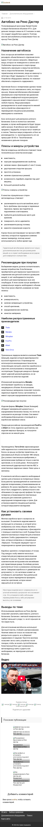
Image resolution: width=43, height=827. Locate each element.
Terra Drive (10, 350)
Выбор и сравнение (16, 812)
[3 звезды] (22, 704)
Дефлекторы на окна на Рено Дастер (21, 733)
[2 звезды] (14, 704)
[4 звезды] (30, 704)
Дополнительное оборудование (13, 815)
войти (14, 800)
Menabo (9, 332)
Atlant (8, 345)
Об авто (4, 812)
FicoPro (9, 341)
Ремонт (30, 815)
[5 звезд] (37, 704)
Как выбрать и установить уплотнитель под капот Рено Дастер (21, 765)
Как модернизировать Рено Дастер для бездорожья (20, 783)
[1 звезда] (6, 704)
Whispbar (9, 336)
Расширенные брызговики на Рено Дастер (20, 747)
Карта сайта (5, 819)
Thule (8, 328)
